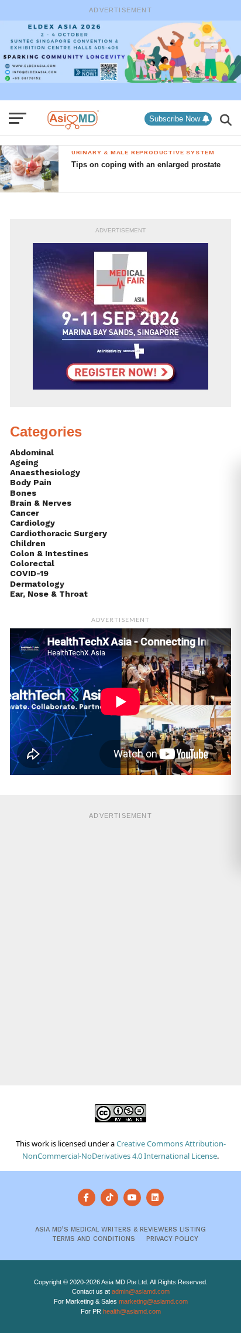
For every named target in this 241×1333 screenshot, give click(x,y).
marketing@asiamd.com (153, 1301)
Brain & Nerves (40, 503)
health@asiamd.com (132, 1311)
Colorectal (32, 563)
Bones (23, 493)
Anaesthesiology (45, 472)
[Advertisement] (120, 947)
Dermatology (37, 583)
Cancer (24, 512)
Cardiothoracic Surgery (58, 533)
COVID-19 (29, 573)
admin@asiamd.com (141, 1291)
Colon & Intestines (49, 553)
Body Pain (30, 482)
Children (28, 543)
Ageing (24, 462)
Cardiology (32, 522)
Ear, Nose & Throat (49, 593)
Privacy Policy (172, 1239)
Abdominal (32, 452)
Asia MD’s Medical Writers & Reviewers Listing (120, 1229)
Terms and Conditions (93, 1239)
